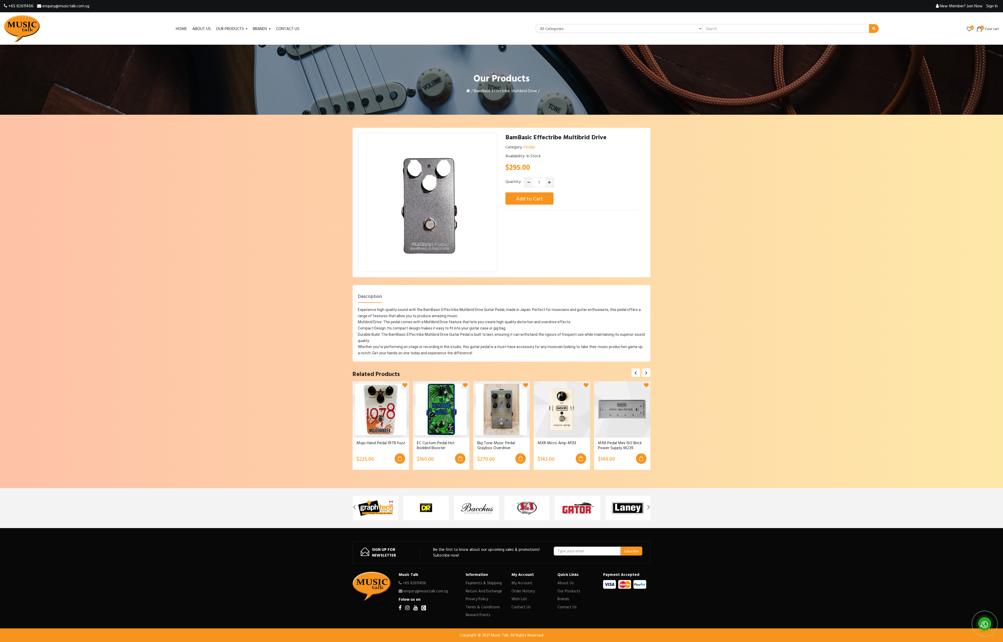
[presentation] (636, 372)
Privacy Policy (477, 599)
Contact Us (521, 607)
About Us (565, 583)
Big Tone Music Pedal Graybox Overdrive (496, 445)
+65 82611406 (20, 6)
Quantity (513, 181)
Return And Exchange (484, 591)
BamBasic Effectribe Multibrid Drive (505, 91)
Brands (563, 599)
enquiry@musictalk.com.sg (65, 6)
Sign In (992, 6)
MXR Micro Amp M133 (557, 442)
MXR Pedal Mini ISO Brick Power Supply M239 (620, 445)
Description (370, 296)
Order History (523, 591)
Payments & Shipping (484, 583)
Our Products (568, 591)
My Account (521, 583)
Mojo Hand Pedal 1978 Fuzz (381, 442)
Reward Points (478, 615)
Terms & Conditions (483, 607)
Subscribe (631, 551)
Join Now (961, 6)
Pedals (529, 147)
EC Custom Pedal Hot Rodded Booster (436, 445)
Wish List (519, 599)
